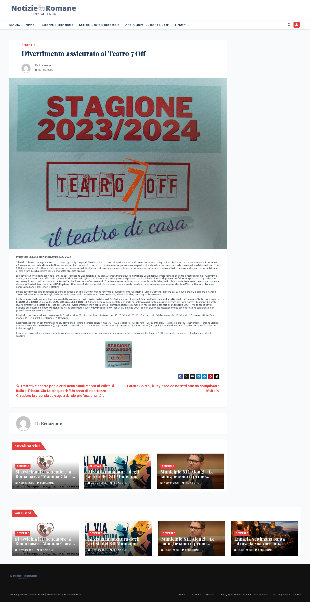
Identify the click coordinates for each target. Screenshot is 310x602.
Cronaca (209, 594)
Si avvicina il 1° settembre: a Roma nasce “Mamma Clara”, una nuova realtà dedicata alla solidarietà (44, 478)
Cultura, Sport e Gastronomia (234, 594)
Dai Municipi (261, 594)
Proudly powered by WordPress (27, 594)
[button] (289, 25)
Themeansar (74, 594)
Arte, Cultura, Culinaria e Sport (147, 25)
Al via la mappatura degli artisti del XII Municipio (113, 474)
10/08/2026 (245, 550)
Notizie (297, 594)
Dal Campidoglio (281, 594)
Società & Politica (22, 25)
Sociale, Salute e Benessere (99, 25)
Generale (29, 45)
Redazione (45, 65)
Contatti (181, 25)
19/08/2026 (172, 550)
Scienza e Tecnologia (57, 25)
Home (182, 594)
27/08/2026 (26, 550)
